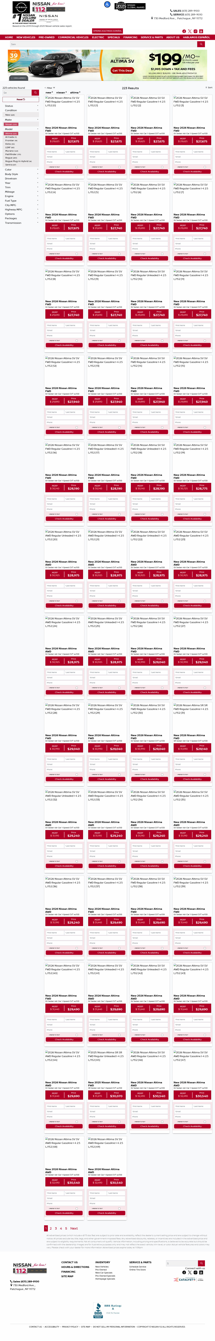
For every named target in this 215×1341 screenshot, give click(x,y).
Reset (20, 99)
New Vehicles (102, 1266)
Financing (68, 1271)
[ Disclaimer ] (19, 78)
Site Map (67, 1276)
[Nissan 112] (39, 7)
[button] (107, 4)
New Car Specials (103, 1272)
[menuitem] (21, 115)
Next (74, 1228)
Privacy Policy (70, 1326)
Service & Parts (140, 1262)
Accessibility (52, 1326)
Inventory (102, 1262)
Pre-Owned (101, 1269)
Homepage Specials (105, 1278)
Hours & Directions (75, 1267)
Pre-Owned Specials (105, 1275)
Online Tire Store (137, 1269)
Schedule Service (137, 1266)
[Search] (201, 44)
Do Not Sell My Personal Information (114, 1326)
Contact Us (69, 1262)
